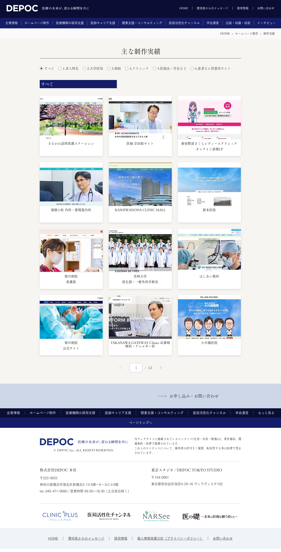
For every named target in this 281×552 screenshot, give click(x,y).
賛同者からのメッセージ (212, 8)
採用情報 (242, 8)
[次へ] (160, 367)
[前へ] (120, 367)
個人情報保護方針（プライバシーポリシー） (170, 538)
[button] (11, 23)
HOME (183, 8)
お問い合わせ (265, 8)
